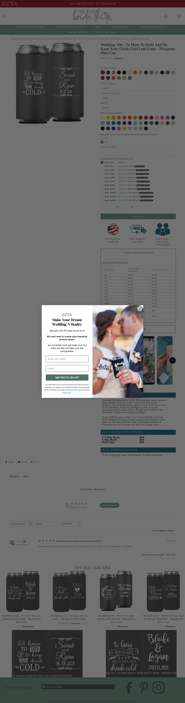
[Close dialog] (139, 308)
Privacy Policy (66, 392)
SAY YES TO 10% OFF (67, 377)
